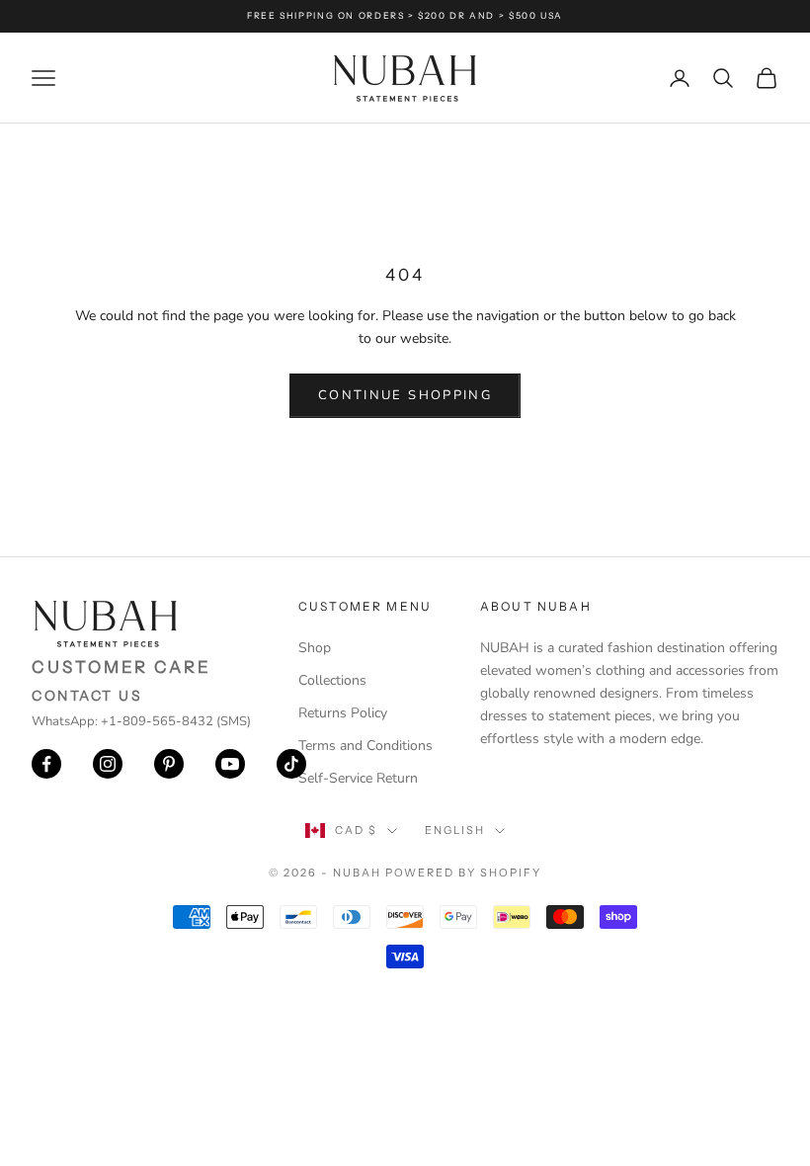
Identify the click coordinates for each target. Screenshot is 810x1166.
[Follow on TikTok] (291, 764)
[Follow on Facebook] (46, 764)
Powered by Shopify (463, 872)
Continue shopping (405, 395)
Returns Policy (342, 713)
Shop (314, 647)
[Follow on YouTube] (230, 764)
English (455, 830)
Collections (332, 680)
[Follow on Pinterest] (169, 764)
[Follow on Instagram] (108, 764)
